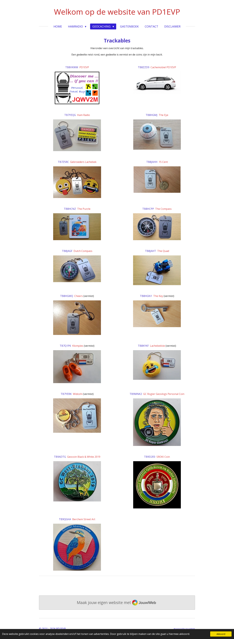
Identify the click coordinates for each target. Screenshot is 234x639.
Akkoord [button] (220, 634)
